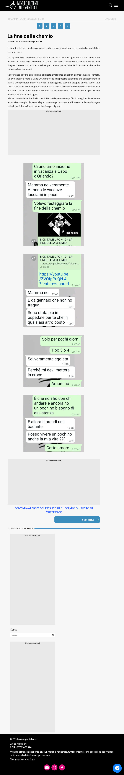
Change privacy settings (22, 759)
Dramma (13, 19)
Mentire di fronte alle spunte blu (26, 41)
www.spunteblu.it (27, 739)
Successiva (88, 519)
